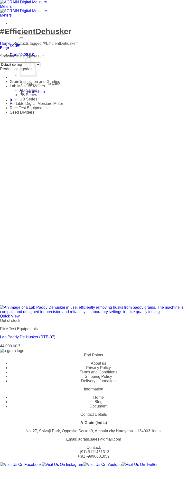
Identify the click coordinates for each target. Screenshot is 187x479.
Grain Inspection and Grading (35, 82)
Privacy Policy (98, 368)
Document (98, 406)
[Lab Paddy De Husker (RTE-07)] (93, 312)
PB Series (28, 95)
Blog (98, 402)
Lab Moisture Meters (27, 86)
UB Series (28, 99)
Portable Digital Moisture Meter (36, 103)
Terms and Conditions (98, 372)
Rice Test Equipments (28, 108)
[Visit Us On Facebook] (21, 464)
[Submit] (21, 38)
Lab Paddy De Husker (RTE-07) (27, 337)
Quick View (10, 316)
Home (5, 43)
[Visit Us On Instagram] (62, 464)
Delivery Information (98, 381)
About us (98, 363)
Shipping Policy (98, 376)
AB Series (28, 90)
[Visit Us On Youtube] (102, 464)
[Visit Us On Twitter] (140, 464)
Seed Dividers (22, 112)
